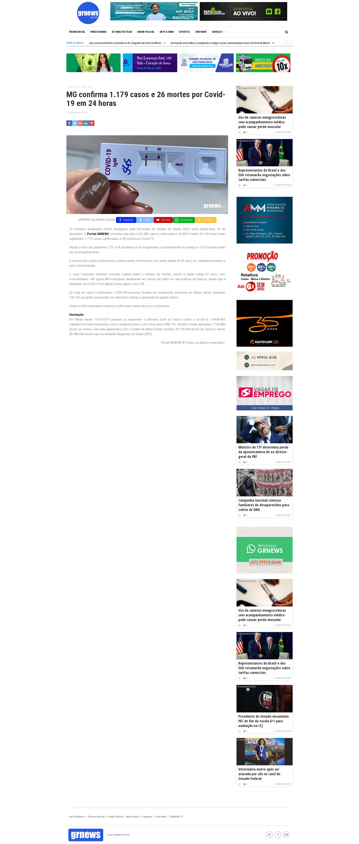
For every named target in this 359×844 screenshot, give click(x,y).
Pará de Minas (98, 31)
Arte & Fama (167, 31)
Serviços (217, 31)
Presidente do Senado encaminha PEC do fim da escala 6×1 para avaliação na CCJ (263, 721)
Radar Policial (145, 31)
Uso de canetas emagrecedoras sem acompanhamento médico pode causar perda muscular (262, 122)
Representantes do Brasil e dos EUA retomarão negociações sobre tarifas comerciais (264, 175)
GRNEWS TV (176, 816)
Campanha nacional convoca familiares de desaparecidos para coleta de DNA (263, 505)
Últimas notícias (122, 31)
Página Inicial (77, 31)
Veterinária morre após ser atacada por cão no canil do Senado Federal (259, 774)
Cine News (201, 31)
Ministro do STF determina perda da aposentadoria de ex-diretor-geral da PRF (263, 452)
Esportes (184, 31)
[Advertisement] (147, 375)
